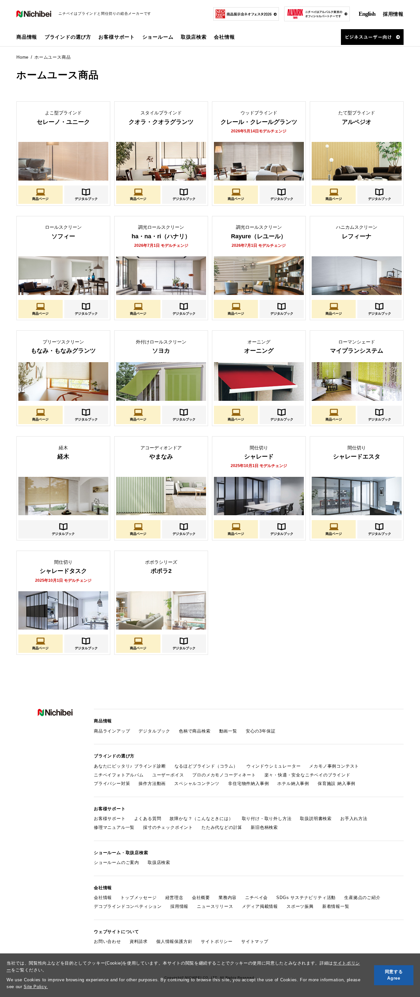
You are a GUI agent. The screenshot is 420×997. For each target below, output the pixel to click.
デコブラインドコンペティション (128, 906)
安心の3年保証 (261, 731)
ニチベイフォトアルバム (119, 774)
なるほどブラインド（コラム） (206, 766)
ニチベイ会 (256, 897)
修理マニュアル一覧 (114, 827)
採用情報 (393, 14)
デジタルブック (86, 198)
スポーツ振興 (300, 906)
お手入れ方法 (354, 818)
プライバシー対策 (112, 783)
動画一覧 (228, 731)
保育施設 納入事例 (336, 783)
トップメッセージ (138, 897)
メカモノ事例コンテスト (334, 766)
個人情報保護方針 (174, 941)
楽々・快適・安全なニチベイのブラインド (307, 774)
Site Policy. (36, 986)
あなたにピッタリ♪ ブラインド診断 (130, 766)
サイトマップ (254, 941)
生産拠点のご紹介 (362, 897)
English (367, 13)
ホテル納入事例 (293, 783)
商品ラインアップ (112, 731)
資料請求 (139, 941)
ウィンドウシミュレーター (273, 766)
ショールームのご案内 (116, 862)
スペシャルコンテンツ (197, 783)
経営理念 (174, 897)
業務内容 (228, 897)
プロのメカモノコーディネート (224, 774)
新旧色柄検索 (264, 827)
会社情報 (103, 897)
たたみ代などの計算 (221, 827)
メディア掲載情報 (260, 906)
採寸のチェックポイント (168, 827)
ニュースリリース (215, 906)
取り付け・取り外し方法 (267, 818)
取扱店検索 (194, 37)
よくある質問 (147, 818)
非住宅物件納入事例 (248, 783)
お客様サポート (110, 818)
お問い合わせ (107, 941)
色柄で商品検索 (195, 731)
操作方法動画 (152, 783)
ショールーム (158, 37)
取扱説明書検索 (316, 818)
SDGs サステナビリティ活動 (306, 897)
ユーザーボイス (168, 774)
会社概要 (201, 897)
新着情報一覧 (335, 906)
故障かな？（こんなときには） (201, 818)
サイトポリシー (217, 941)
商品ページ (40, 198)
